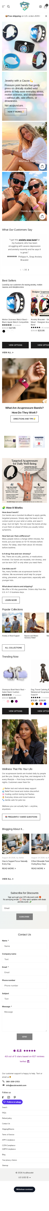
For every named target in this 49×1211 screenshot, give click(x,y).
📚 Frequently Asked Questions (21, 817)
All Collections (13, 648)
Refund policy (7, 1118)
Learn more (11, 600)
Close (46, 16)
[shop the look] (6, 66)
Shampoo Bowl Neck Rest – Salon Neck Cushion (14, 690)
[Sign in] (40, 6)
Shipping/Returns (8, 1129)
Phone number (8, 980)
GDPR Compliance (9, 1149)
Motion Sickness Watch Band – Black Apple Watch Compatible (15, 320)
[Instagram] (8, 1097)
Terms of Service (8, 1135)
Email (5, 967)
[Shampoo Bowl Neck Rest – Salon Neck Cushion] (15, 673)
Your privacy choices (9, 1160)
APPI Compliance (8, 1140)
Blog (3, 1155)
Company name (9, 954)
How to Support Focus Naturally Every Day (15, 853)
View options (15, 345)
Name (5, 940)
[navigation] (20, 270)
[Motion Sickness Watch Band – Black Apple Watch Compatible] (15, 303)
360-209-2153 (13, 1081)
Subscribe (24, 917)
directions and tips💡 (24, 419)
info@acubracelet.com (16, 1085)
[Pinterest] (15, 1097)
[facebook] (2, 1097)
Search (4, 1107)
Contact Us (6, 1124)
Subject (5, 993)
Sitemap (5, 1165)
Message (7, 1006)
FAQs (4, 1113)
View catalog (3, 6)
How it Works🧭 (16, 112)
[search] (8, 7)
